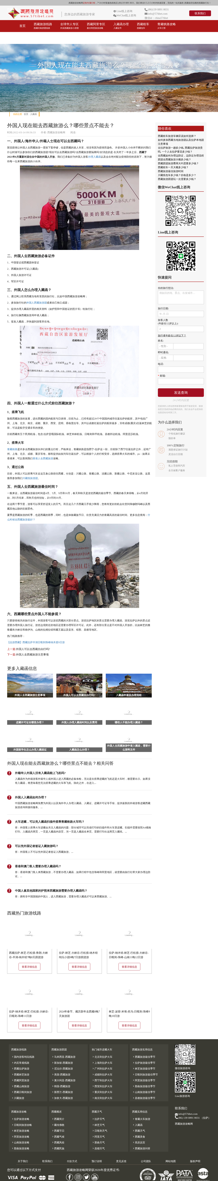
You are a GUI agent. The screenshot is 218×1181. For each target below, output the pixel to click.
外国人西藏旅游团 (36, 302)
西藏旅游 (12, 9)
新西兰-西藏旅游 (62, 1092)
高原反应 (138, 1142)
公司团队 (146, 1161)
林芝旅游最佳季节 (143, 1068)
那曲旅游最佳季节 (143, 1086)
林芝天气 (98, 1125)
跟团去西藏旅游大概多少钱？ (174, 159)
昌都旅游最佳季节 (143, 1098)
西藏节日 (57, 1130)
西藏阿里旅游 (20, 1080)
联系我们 (200, 13)
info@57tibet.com (157, 13)
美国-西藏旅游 (60, 1074)
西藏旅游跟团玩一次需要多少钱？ (177, 179)
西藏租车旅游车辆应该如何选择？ (177, 136)
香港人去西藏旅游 (43, 458)
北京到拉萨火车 (102, 1057)
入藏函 (33, 114)
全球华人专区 (69, 25)
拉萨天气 (98, 1119)
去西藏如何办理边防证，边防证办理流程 (181, 155)
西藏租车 (143, 25)
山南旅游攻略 (20, 1142)
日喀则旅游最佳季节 (145, 1074)
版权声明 (195, 1161)
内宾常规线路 (20, 1062)
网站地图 (171, 1161)
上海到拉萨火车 (102, 1062)
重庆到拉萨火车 (102, 1092)
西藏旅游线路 (43, 25)
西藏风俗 (57, 1142)
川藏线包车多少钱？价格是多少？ (177, 175)
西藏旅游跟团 (59, 1049)
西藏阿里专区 (96, 25)
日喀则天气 (99, 1130)
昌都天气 (98, 1148)
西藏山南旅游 (20, 1086)
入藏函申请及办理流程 (129, 695)
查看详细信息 (29, 966)
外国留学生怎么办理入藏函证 (30, 749)
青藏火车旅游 (141, 1119)
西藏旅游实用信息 (142, 1049)
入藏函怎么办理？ (79, 749)
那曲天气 (98, 1142)
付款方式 (72, 1161)
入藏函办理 (121, 25)
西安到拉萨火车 (102, 1086)
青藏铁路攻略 (166, 25)
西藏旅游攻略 (28, 37)
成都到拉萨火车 (102, 1074)
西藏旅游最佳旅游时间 (170, 171)
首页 (22, 26)
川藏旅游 (17, 1098)
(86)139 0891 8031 (158, 9)
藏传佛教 (57, 1125)
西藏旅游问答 (141, 1148)
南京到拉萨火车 (102, 1098)
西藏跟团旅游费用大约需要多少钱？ (178, 163)
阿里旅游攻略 (20, 1136)
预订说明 (97, 1161)
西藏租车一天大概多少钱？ (173, 167)
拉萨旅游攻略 (20, 1119)
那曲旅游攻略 (20, 1148)
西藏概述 (56, 1111)
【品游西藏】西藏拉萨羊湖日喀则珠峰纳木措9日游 (36, 642)
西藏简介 (57, 1119)
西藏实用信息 (139, 1111)
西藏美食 (138, 1136)
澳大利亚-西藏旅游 (63, 1080)
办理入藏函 (94, 156)
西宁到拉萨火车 (102, 1080)
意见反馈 (121, 1161)
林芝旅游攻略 (20, 1130)
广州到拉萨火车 (102, 1068)
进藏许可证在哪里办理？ (30, 722)
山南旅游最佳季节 (143, 1092)
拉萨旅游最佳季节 (143, 1062)
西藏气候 (57, 1136)
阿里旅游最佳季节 (143, 1080)
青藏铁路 (12, 449)
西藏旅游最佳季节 (143, 1057)
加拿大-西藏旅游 (62, 1098)
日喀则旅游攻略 (21, 1125)
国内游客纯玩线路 (22, 1057)
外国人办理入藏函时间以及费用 (79, 722)
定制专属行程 (89, 3)
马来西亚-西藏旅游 (63, 1057)
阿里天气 (98, 1136)
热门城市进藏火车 (102, 1049)
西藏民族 (57, 1148)
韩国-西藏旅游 (60, 1086)
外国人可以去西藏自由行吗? (33, 649)
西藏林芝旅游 (20, 1074)
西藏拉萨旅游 (20, 1068)
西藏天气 (97, 1111)
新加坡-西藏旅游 (62, 1062)
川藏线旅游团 (30, 478)
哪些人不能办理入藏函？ (129, 722)
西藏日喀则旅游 (21, 1092)
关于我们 (23, 1161)
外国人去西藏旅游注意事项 (32, 654)
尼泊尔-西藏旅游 (62, 1068)
